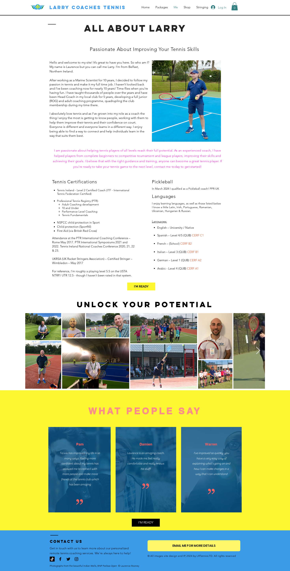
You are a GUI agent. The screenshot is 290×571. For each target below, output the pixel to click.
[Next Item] (258, 351)
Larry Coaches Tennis (88, 7)
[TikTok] (52, 559)
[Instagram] (76, 559)
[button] (234, 6)
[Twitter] (68, 559)
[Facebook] (60, 559)
